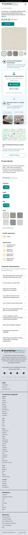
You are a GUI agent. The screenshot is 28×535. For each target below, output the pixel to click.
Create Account (9, 377)
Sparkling (4, 483)
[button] (25, 53)
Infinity (3, 438)
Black (3, 422)
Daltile (3, 509)
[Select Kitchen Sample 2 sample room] (19, 119)
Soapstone (4, 413)
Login (3, 377)
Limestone (4, 402)
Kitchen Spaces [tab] (7, 112)
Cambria (4, 432)
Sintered (4, 411)
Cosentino (4, 457)
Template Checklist (6, 519)
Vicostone (4, 447)
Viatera (4, 445)
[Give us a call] (23, 373)
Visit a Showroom (6, 389)
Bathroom (4, 469)
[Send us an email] (17, 373)
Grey (3, 424)
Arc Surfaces (5, 451)
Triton (3, 453)
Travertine (4, 415)
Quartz (3, 398)
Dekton (3, 436)
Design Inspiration (6, 517)
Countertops (5, 385)
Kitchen (4, 467)
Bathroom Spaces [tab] (18, 112)
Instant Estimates (22, 377)
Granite (4, 400)
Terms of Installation (6, 525)
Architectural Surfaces (7, 497)
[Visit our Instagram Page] (11, 373)
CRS (3, 501)
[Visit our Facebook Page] (4, 373)
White (3, 420)
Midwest (4, 507)
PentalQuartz (5, 442)
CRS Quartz (4, 434)
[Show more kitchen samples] (24, 119)
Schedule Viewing (14, 155)
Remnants (4, 387)
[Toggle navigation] (25, 4)
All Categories (5, 487)
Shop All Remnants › (8, 228)
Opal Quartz (5, 440)
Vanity (3, 471)
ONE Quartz (4, 460)
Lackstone (4, 449)
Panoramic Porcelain (7, 462)
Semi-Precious (5, 409)
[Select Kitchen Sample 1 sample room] (8, 119)
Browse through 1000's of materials (12, 1)
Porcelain (4, 406)
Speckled (4, 485)
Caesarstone (5, 430)
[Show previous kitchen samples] (3, 119)
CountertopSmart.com (5, 532)
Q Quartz (4, 443)
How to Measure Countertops (9, 523)
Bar (3, 473)
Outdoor (4, 475)
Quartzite (4, 408)
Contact (15, 377)
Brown (3, 425)
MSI (3, 458)
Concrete (4, 481)
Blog (3, 527)
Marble (3, 404)
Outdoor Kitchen (6, 476)
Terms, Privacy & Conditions (22, 532)
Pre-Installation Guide (7, 521)
